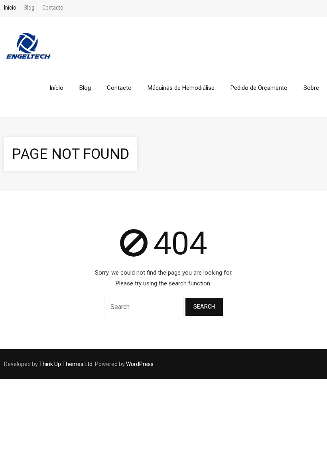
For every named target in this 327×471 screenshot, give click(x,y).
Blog (29, 7)
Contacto (52, 7)
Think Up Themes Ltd (66, 364)
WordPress (140, 364)
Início (10, 7)
